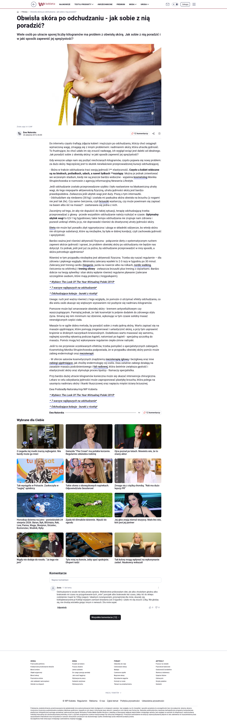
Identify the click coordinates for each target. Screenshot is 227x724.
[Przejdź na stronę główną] (33, 6)
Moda (131, 4)
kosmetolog (140, 177)
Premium (121, 4)
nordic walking (142, 265)
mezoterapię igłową (117, 359)
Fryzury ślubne (77, 667)
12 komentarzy (141, 133)
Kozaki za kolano (78, 664)
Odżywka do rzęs (120, 664)
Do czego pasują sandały (81, 672)
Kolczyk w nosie (119, 681)
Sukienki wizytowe (78, 681)
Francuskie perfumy (37, 664)
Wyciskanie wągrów (121, 678)
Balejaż (116, 670)
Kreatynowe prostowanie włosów (42, 667)
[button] (175, 4)
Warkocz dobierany (162, 672)
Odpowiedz (62, 607)
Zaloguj (185, 4)
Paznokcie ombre (36, 678)
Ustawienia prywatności (152, 701)
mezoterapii (87, 353)
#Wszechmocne (105, 4)
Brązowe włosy (119, 675)
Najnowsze (64, 4)
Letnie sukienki (77, 670)
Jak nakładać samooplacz (39, 681)
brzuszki (104, 201)
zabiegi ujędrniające (61, 363)
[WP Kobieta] (48, 4)
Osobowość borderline (164, 670)
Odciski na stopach (37, 684)
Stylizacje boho (77, 684)
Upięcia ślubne (161, 675)
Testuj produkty (82, 4)
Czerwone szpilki (120, 672)
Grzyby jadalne (161, 681)
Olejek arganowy (36, 672)
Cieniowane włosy (120, 667)
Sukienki (159, 684)
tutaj (79, 719)
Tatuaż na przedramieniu (123, 684)
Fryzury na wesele (162, 664)
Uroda (144, 4)
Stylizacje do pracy (79, 678)
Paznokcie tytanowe (163, 667)
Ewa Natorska (29, 132)
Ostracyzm (159, 678)
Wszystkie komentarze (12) (104, 617)
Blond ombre (35, 670)
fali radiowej (100, 366)
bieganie (88, 265)
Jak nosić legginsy (78, 675)
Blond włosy (34, 675)
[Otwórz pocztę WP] (168, 4)
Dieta (52, 227)
